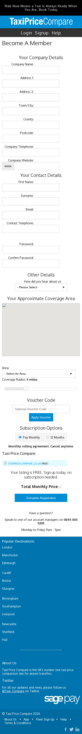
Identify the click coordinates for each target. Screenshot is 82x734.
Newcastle (9, 624)
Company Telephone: (19, 146)
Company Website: (21, 160)
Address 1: (27, 78)
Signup (42, 33)
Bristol (6, 580)
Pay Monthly (31, 437)
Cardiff (6, 573)
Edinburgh (9, 563)
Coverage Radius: (19, 379)
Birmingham (10, 598)
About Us (10, 719)
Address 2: (27, 91)
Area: (5, 368)
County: (28, 119)
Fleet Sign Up (45, 719)
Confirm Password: (21, 258)
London (7, 547)
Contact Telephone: (20, 223)
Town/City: (26, 105)
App (26, 719)
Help (56, 33)
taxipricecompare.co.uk (24, 463)
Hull (5, 639)
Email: (30, 209)
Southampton (11, 606)
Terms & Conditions (17, 723)
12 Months (57, 437)
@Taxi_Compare (13, 691)
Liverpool (8, 614)
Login (26, 33)
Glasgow (8, 588)
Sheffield (8, 632)
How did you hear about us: (43, 281)
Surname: (27, 195)
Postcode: (27, 133)
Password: (27, 244)
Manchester (10, 555)
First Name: (26, 182)
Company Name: (22, 64)
